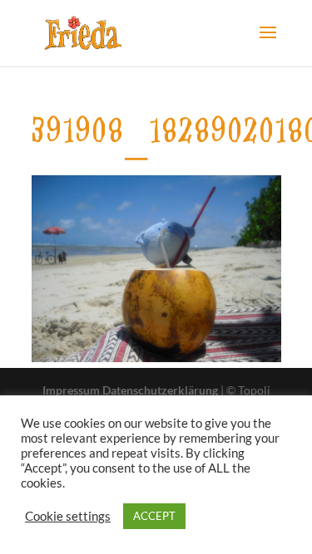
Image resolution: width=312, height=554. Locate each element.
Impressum (71, 390)
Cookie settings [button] (68, 516)
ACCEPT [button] (154, 515)
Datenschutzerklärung (160, 390)
